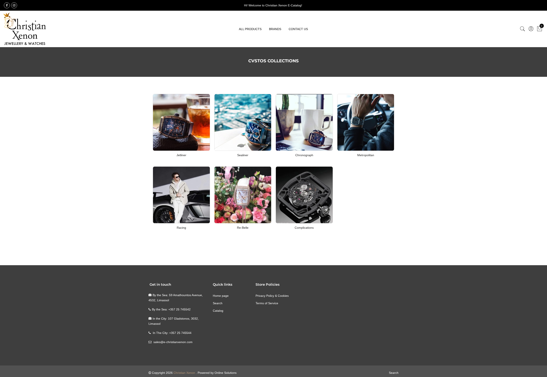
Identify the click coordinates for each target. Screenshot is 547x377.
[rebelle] (243, 194)
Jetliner (181, 155)
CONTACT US (298, 29)
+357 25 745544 (180, 333)
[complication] (304, 194)
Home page (221, 295)
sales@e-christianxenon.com (173, 342)
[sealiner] (243, 122)
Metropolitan (365, 155)
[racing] (181, 194)
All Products (250, 29)
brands (275, 29)
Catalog (218, 310)
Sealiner (242, 155)
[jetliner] (181, 122)
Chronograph (304, 155)
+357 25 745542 (179, 309)
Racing (181, 227)
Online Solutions (226, 372)
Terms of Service (267, 303)
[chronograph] (304, 122)
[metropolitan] (365, 122)
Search (217, 303)
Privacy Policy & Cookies (272, 295)
